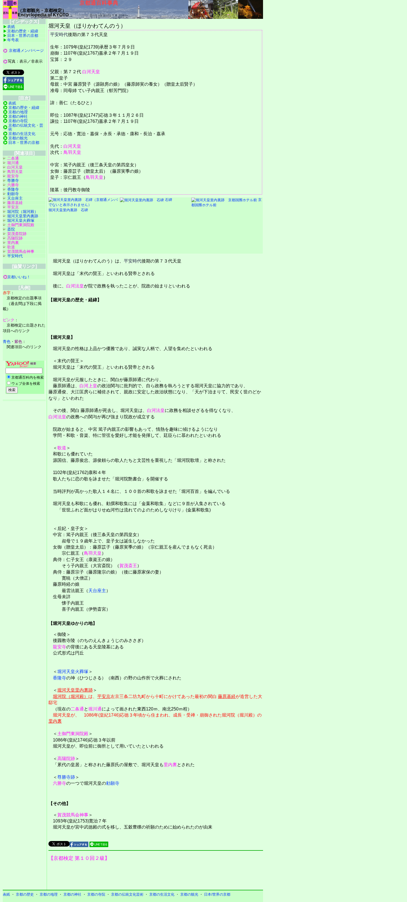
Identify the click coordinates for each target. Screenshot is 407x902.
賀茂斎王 (128, 565)
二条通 (77, 709)
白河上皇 (88, 385)
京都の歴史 (25, 894)
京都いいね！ (18, 277)
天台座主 (97, 590)
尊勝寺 (13, 180)
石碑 (168, 200)
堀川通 (95, 709)
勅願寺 (112, 783)
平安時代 (59, 34)
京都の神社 (18, 116)
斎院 (11, 229)
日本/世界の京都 (217, 894)
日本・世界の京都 (22, 35)
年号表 (13, 40)
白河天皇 (91, 71)
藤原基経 (227, 696)
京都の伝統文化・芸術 (25, 127)
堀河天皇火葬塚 (72, 671)
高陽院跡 (66, 758)
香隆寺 (59, 678)
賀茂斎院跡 (17, 234)
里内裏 (55, 721)
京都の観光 (18, 138)
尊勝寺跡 (66, 777)
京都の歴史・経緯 (22, 31)
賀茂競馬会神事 (72, 814)
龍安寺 (59, 646)
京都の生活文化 (21, 134)
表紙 (11, 27)
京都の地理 (18, 112)
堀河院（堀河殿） (70, 696)
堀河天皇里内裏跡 (75, 690)
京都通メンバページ (26, 50)
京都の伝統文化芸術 (127, 894)
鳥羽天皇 (72, 152)
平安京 (103, 696)
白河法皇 (75, 286)
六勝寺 (59, 783)
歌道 (61, 447)
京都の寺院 (18, 121)
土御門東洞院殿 (72, 733)
